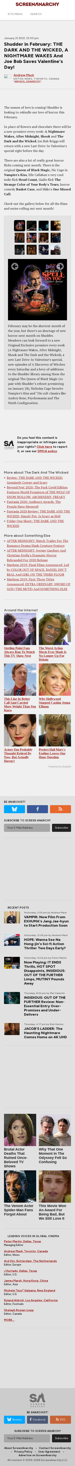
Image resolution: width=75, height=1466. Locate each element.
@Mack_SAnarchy (27, 81)
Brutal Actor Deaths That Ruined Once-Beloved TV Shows (15, 1157)
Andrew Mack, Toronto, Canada (26, 1251)
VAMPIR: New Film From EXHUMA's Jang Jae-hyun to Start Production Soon (46, 921)
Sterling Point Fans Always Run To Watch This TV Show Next (19, 651)
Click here (44, 447)
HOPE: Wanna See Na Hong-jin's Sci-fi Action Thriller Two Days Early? (45, 943)
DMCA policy (47, 451)
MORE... (9, 1320)
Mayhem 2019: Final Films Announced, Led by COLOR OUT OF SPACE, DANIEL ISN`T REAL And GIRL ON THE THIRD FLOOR (38, 570)
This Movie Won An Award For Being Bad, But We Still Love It (52, 1212)
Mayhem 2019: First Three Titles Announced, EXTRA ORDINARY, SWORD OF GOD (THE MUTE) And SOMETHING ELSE (38, 584)
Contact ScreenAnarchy (55, 1448)
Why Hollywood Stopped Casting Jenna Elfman (54, 702)
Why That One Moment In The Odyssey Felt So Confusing (53, 1155)
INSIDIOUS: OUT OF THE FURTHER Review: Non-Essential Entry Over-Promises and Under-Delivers (45, 1006)
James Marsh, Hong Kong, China (26, 1280)
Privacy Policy (23, 1451)
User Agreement (49, 1451)
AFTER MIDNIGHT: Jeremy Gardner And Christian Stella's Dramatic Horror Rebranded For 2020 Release (36, 555)
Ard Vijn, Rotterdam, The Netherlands (30, 1261)
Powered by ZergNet (60, 766)
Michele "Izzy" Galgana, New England (29, 1290)
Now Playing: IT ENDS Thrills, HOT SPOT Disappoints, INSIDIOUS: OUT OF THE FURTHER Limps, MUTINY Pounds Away (44, 973)
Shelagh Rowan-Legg (19, 1310)
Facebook (39, 1419)
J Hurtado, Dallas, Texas (20, 1271)
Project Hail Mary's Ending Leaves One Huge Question (52, 753)
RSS (62, 1419)
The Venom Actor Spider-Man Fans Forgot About (18, 1210)
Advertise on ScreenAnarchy (37, 1455)
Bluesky (17, 1419)
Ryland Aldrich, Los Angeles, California (31, 1300)
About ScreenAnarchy (18, 1448)
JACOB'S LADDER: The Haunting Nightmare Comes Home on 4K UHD (45, 1032)
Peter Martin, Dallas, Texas (22, 1241)
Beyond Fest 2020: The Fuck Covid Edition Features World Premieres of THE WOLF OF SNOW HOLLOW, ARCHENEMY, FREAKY (38, 492)
